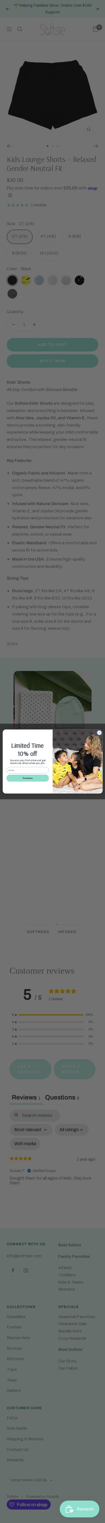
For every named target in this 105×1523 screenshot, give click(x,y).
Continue (27, 778)
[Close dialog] (99, 732)
